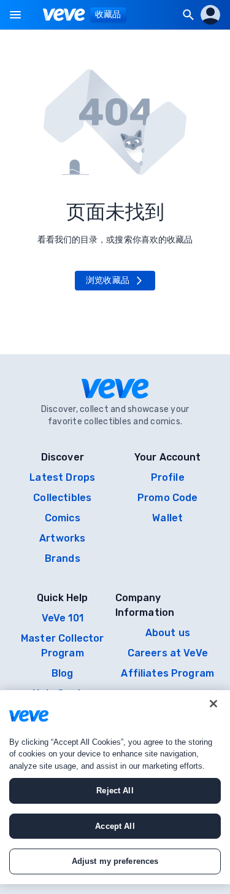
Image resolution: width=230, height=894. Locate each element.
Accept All (114, 826)
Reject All (114, 790)
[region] (115, 787)
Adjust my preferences (115, 861)
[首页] (64, 15)
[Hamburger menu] (15, 14)
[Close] (213, 703)
